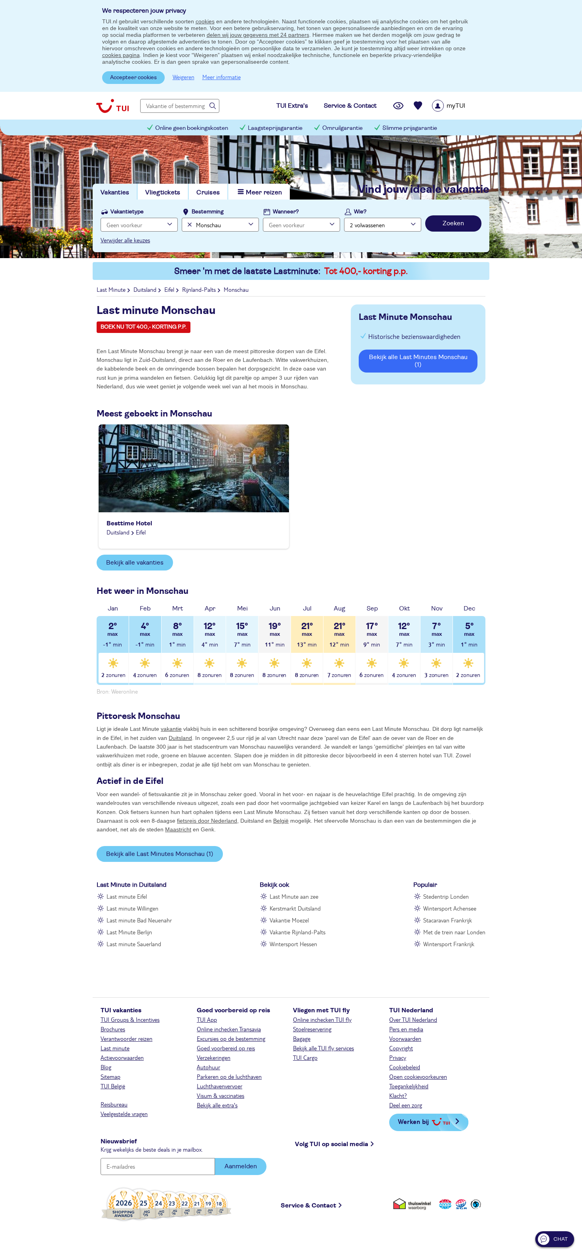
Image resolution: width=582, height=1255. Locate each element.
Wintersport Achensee (449, 908)
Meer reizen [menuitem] (264, 192)
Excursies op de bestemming (231, 1038)
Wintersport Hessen (293, 943)
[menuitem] (458, 106)
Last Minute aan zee (294, 896)
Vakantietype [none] (127, 212)
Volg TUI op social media (331, 1144)
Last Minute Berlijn (129, 932)
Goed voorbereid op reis (226, 1048)
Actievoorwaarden (122, 1057)
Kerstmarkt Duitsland (295, 908)
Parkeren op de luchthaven (229, 1076)
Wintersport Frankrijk (448, 943)
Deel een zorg (405, 1105)
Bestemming (208, 212)
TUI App (207, 1019)
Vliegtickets (162, 192)
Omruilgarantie (342, 128)
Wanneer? (286, 212)
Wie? (360, 212)
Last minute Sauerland (134, 943)
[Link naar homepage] (112, 106)
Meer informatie (221, 76)
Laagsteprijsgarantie (275, 128)
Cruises (208, 192)
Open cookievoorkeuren (418, 1076)
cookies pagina (121, 55)
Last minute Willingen (132, 908)
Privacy (397, 1057)
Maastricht (178, 829)
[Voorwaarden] (460, 1204)
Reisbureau (114, 1104)
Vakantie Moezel (289, 920)
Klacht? (398, 1095)
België (281, 821)
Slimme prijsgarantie (409, 128)
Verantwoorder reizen (126, 1038)
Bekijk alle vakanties (135, 562)
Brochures (113, 1029)
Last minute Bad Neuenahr (139, 920)
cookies (205, 21)
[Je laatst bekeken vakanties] (398, 106)
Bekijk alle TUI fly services (323, 1048)
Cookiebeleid (404, 1067)
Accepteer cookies (133, 77)
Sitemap (110, 1076)
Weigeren (183, 76)
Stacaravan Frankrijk (447, 920)
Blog (106, 1067)
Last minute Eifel (127, 896)
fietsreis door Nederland (207, 821)
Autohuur (208, 1067)
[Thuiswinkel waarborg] (413, 1204)
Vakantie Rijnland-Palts (297, 932)
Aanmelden (240, 1166)
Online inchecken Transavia (229, 1029)
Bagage (301, 1038)
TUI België (113, 1086)
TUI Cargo (305, 1057)
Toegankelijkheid (408, 1086)
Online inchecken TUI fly (322, 1019)
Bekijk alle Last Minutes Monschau (418, 361)
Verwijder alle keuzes (125, 239)
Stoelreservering (312, 1029)
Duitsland (180, 738)
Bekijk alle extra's (217, 1105)
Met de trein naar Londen (454, 932)
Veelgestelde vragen (124, 1113)
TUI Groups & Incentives (130, 1019)
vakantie (171, 729)
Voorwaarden (405, 1038)
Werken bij (413, 1121)
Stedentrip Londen (446, 896)
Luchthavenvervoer (219, 1086)
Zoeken (453, 223)
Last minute (115, 1048)
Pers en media (406, 1029)
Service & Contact (308, 1205)
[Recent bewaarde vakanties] (418, 106)
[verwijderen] (189, 225)
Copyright (401, 1048)
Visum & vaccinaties (220, 1095)
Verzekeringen (213, 1057)
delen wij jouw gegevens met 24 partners (258, 35)
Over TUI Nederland (413, 1019)
